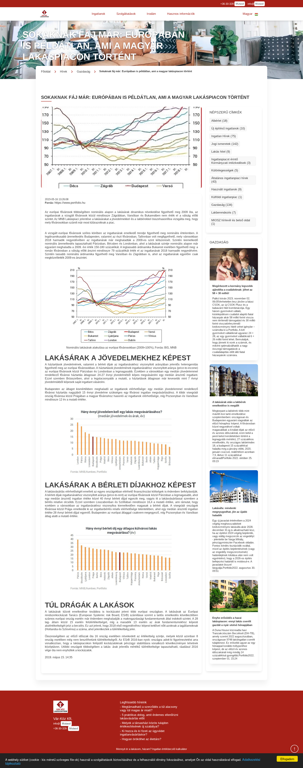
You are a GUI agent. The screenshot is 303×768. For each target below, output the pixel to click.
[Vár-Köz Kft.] (44, 14)
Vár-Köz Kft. (62, 719)
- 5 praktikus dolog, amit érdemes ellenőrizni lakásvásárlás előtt (149, 716)
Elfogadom (287, 759)
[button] (98, 14)
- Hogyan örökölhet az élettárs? (140, 739)
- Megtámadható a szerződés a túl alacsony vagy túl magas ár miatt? (148, 708)
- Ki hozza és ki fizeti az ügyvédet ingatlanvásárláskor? (142, 732)
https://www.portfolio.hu (70, 202)
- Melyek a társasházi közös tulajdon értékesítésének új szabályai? (144, 724)
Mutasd (240, 3)
